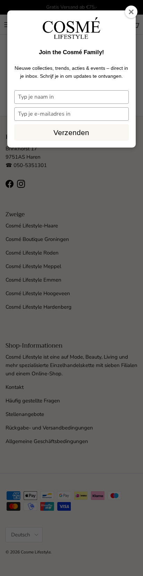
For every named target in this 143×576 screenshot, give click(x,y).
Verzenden (71, 132)
